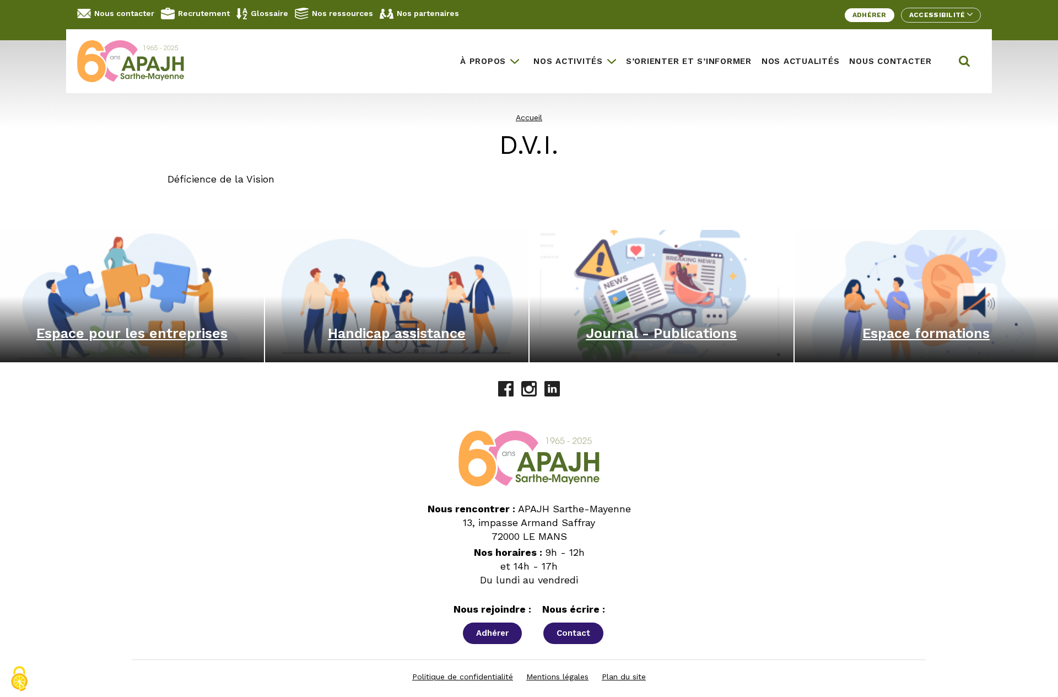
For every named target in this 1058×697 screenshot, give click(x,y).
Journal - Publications (661, 333)
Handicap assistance (397, 333)
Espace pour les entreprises (132, 333)
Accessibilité (938, 15)
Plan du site (624, 676)
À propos (483, 61)
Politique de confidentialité (462, 676)
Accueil (529, 117)
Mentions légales (557, 676)
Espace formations (926, 333)
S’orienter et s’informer (689, 61)
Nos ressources (342, 13)
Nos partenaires (428, 13)
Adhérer (869, 15)
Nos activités (568, 61)
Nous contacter (124, 13)
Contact (573, 633)
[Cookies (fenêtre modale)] (19, 679)
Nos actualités (801, 61)
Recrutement (204, 13)
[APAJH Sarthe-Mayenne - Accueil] (139, 61)
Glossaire (269, 13)
